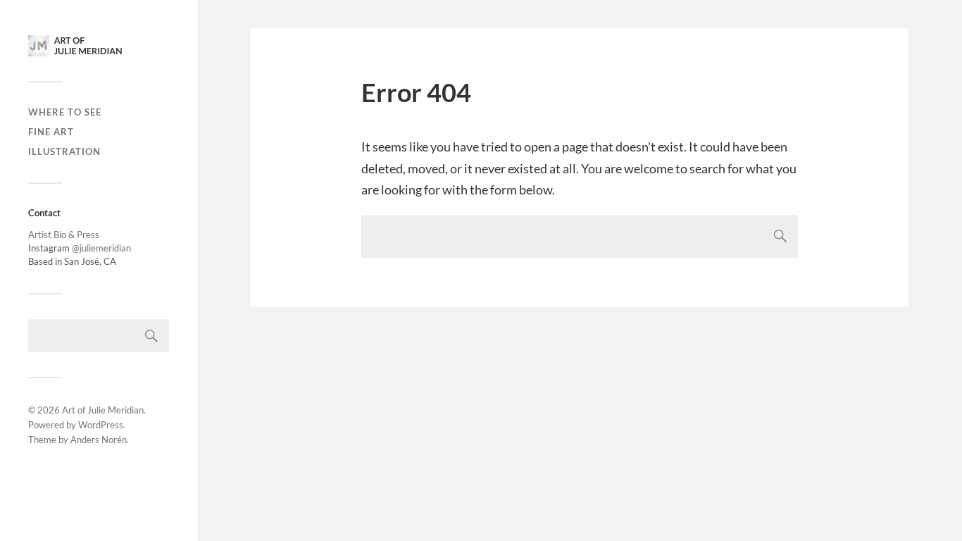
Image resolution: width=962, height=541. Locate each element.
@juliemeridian (101, 248)
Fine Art (51, 131)
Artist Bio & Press (63, 234)
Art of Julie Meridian (103, 410)
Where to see (64, 112)
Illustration (64, 151)
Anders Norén (98, 439)
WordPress (100, 424)
